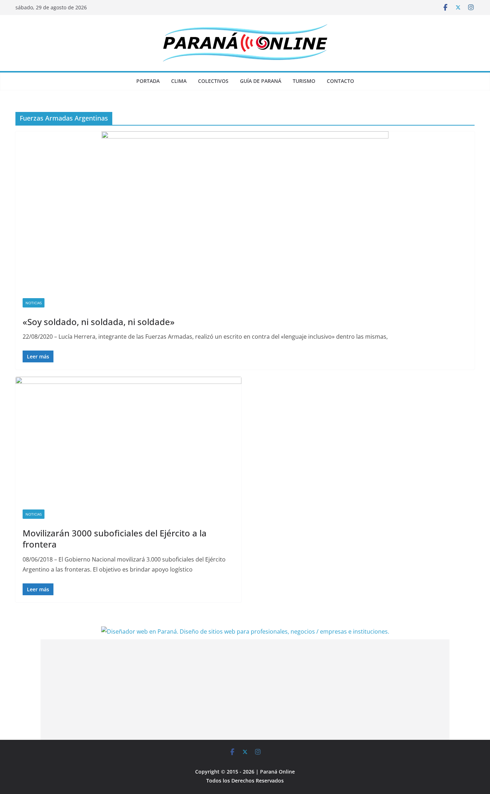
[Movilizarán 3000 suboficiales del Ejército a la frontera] (128, 439)
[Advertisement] (245, 689)
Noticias (33, 302)
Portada (148, 80)
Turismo (304, 80)
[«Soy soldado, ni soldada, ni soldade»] (245, 211)
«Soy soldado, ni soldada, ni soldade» (99, 322)
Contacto (340, 80)
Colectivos (213, 80)
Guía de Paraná (260, 80)
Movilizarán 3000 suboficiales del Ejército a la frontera (115, 538)
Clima (179, 80)
